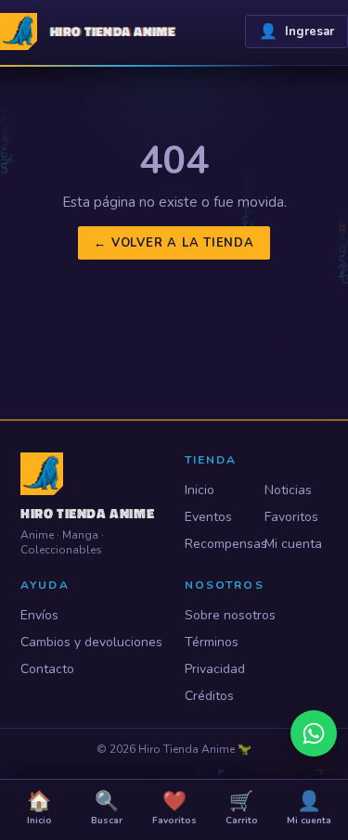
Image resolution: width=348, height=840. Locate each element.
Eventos (208, 517)
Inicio (199, 490)
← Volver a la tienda (174, 243)
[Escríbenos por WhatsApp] (313, 733)
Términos (211, 642)
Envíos (39, 615)
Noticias (288, 490)
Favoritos (291, 517)
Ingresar (296, 31)
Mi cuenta (293, 544)
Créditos (209, 696)
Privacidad (215, 669)
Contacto (47, 669)
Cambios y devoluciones (91, 642)
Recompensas (216, 544)
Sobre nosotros (230, 615)
